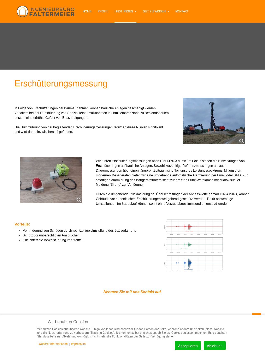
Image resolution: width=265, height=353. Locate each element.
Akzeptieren (188, 345)
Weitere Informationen (53, 344)
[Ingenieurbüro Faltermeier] (45, 11)
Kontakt (182, 11)
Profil (103, 11)
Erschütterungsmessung (60, 82)
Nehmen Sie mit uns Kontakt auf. (132, 291)
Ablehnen (215, 345)
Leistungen (124, 11)
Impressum (78, 344)
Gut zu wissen (154, 11)
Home (87, 11)
